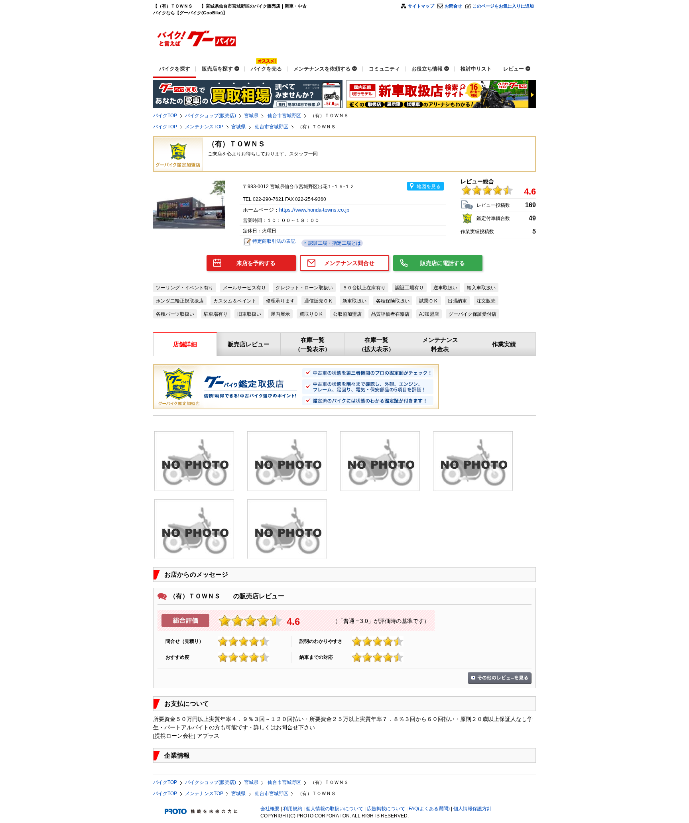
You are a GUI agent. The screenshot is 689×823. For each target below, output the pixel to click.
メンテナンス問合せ (349, 263)
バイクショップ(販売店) (210, 115)
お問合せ (453, 6)
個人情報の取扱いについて (334, 808)
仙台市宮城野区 (284, 115)
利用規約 (292, 808)
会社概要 (270, 808)
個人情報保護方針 (472, 808)
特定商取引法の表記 (273, 241)
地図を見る (429, 186)
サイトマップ (421, 6)
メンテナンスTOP (204, 127)
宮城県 (251, 115)
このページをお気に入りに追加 (503, 6)
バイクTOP (165, 115)
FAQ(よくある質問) (429, 808)
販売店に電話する (442, 263)
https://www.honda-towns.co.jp (315, 210)
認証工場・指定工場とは (334, 243)
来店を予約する (256, 263)
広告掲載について (386, 808)
